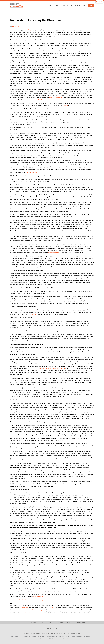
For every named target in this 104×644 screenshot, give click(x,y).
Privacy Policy (65, 633)
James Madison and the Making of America (52, 368)
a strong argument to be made (35, 458)
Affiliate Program (79, 622)
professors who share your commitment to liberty (27, 610)
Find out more (26, 612)
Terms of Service (75, 633)
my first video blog (37, 99)
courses (52, 607)
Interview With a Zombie (56, 97)
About (57, 6)
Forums (51, 622)
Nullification (29, 30)
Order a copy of (34, 600)
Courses (49, 6)
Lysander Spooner (38, 596)
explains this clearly (54, 252)
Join (91, 6)
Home (24, 622)
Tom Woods (15, 26)
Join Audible (14, 40)
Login (84, 6)
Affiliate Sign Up (67, 6)
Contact (77, 6)
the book (65, 105)
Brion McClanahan (31, 172)
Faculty (42, 622)
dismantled (32, 314)
